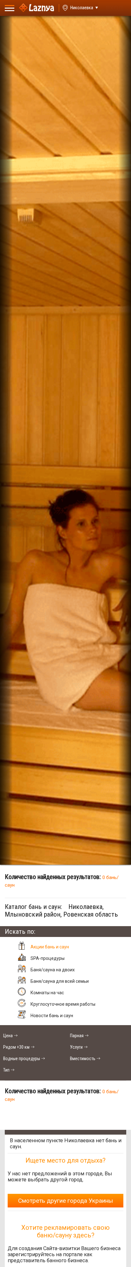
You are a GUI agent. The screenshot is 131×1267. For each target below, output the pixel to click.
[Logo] (36, 8)
